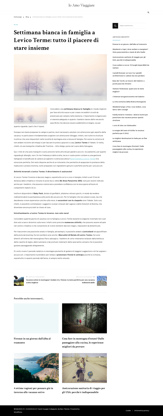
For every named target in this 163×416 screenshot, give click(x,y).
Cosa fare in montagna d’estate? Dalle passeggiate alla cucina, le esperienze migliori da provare (83, 342)
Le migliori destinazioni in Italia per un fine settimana (130, 140)
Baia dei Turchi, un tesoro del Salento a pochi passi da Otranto (128, 82)
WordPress (18, 412)
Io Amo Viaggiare (81, 5)
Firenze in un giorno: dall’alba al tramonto (130, 44)
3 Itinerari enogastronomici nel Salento (128, 96)
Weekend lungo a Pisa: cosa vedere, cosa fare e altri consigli (129, 108)
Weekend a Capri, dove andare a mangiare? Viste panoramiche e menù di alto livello (130, 51)
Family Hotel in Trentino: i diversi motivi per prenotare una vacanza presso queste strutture (130, 118)
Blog (16, 25)
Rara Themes (65, 409)
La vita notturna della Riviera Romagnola (129, 102)
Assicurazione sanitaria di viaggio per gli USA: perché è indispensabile (129, 59)
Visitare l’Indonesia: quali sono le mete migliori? (128, 90)
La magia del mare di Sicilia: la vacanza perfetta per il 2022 (128, 132)
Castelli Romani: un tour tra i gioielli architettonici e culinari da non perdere (129, 74)
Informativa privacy (141, 410)
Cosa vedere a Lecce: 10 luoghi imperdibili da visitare (131, 67)
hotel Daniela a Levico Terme (82, 159)
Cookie (128, 410)
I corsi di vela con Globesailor (124, 125)
